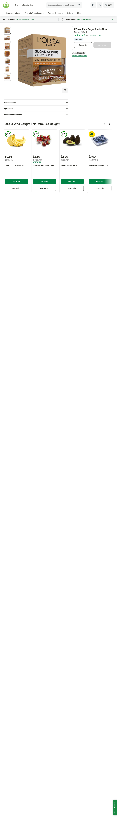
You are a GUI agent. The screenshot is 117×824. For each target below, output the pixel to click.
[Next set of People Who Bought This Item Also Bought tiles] (110, 124)
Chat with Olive (115, 807)
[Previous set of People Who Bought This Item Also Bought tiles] (104, 124)
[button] (7, 30)
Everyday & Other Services (24, 5)
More (79, 13)
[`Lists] (93, 5)
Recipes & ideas (54, 13)
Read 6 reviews (95, 35)
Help (69, 13)
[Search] (79, 5)
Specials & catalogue (33, 13)
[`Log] (99, 5)
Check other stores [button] (79, 56)
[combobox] (64, 5)
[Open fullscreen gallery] (65, 90)
